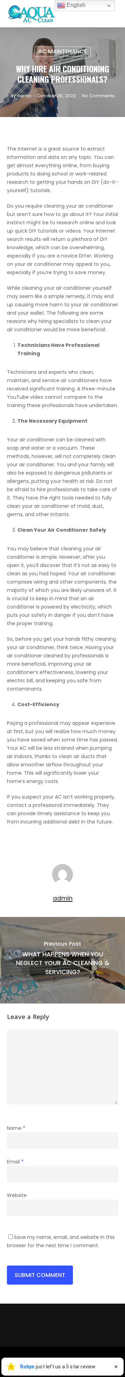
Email (15, 1161)
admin (24, 95)
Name (16, 1128)
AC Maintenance (62, 51)
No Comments (98, 95)
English (75, 5)
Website (17, 1195)
